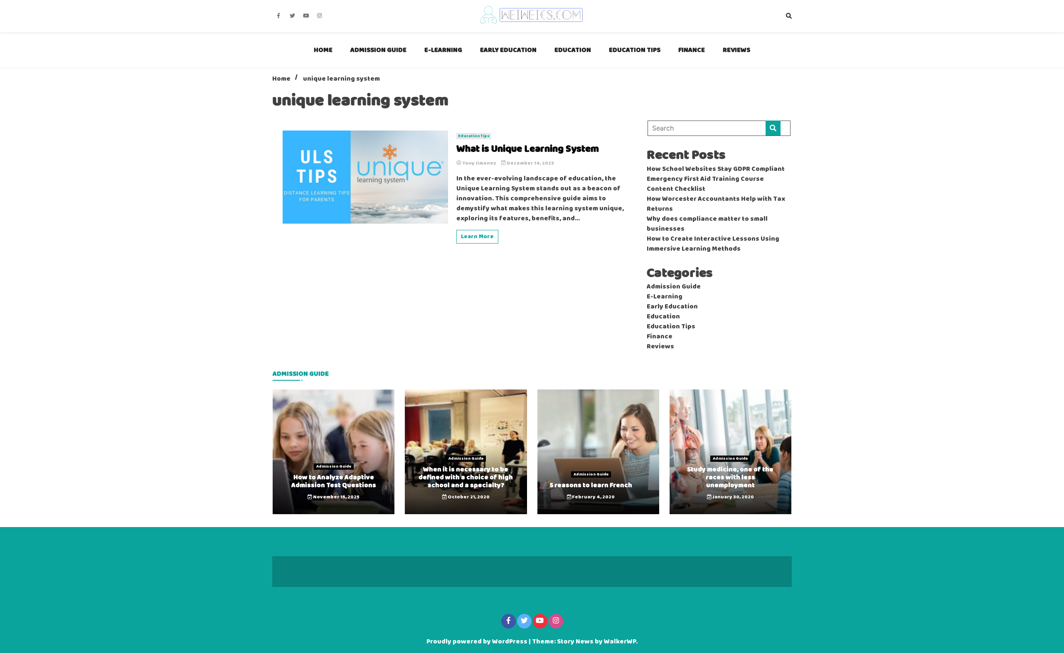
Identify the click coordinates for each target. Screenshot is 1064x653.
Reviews (736, 50)
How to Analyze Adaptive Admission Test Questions (333, 481)
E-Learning (443, 50)
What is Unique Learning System (527, 149)
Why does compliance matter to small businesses (707, 224)
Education (572, 50)
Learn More (477, 236)
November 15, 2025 (336, 497)
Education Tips (634, 50)
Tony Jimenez (479, 163)
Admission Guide (378, 50)
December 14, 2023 (530, 163)
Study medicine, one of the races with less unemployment (730, 477)
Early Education (508, 50)
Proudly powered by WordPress (477, 641)
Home (323, 50)
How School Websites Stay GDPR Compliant (716, 169)
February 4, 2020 (593, 497)
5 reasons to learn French (591, 485)
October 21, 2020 (468, 497)
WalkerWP (620, 641)
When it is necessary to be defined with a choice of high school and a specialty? (466, 477)
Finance (691, 50)
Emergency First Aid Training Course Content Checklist (705, 184)
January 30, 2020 (733, 497)
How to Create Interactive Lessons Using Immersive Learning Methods (713, 244)
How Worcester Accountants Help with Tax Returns (716, 204)
